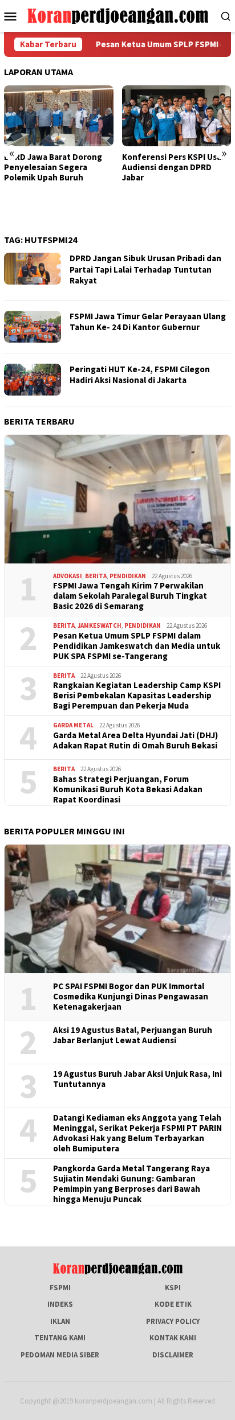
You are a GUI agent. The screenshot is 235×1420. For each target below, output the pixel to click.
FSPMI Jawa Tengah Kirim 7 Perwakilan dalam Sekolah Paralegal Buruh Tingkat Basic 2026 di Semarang (130, 596)
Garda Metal (73, 725)
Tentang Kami (60, 1338)
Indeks (60, 1304)
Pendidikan (128, 576)
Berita (96, 576)
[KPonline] (117, 15)
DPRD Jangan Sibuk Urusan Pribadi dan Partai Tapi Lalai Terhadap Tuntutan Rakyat (145, 269)
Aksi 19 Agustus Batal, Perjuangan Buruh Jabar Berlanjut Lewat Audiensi (132, 1035)
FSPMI (60, 1288)
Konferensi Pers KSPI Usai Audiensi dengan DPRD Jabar (173, 167)
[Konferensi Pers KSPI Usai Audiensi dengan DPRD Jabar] (177, 115)
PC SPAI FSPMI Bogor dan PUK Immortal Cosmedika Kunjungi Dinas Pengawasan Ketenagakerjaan (130, 996)
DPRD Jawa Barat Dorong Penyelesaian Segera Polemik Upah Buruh (53, 167)
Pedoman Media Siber (60, 1355)
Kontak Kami (172, 1338)
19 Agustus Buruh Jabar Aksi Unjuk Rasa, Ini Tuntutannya (137, 1079)
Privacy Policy (173, 1321)
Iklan (60, 1321)
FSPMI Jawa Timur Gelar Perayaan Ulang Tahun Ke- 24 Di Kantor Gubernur (148, 322)
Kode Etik (173, 1304)
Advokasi (67, 576)
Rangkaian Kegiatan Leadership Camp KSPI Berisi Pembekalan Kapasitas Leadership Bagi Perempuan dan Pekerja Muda (137, 695)
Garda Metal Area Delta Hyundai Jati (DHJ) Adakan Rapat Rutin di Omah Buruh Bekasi (135, 740)
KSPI (173, 1288)
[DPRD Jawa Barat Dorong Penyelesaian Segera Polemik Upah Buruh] (59, 115)
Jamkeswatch (99, 625)
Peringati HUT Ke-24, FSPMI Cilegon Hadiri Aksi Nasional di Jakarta (140, 375)
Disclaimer (172, 1355)
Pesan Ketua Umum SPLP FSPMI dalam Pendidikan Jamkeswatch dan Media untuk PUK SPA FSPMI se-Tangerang (136, 646)
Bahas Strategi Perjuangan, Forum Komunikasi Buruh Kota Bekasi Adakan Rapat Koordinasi (127, 789)
